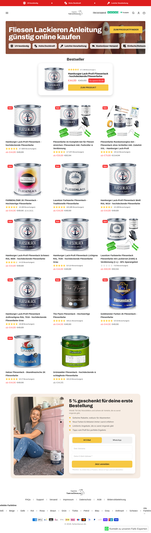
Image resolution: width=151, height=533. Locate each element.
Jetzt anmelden (102, 464)
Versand (53, 499)
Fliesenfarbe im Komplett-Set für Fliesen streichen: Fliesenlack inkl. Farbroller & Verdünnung (73, 145)
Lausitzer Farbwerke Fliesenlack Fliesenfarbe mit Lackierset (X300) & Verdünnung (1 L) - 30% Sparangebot (119, 258)
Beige (12, 511)
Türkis (75, 511)
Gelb (22, 511)
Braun (53, 511)
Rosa (42, 511)
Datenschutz (85, 499)
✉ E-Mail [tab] (87, 440)
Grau (107, 511)
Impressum (68, 499)
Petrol (86, 511)
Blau (97, 511)
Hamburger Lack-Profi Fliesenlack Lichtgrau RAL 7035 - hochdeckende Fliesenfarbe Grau (75, 258)
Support (40, 499)
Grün (64, 511)
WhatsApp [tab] (117, 440)
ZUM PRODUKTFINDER (126, 29)
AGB (99, 499)
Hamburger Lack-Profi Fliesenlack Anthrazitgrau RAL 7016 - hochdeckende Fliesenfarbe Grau (26, 317)
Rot (32, 511)
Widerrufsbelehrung (116, 499)
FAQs (28, 499)
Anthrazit (119, 511)
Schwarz (134, 511)
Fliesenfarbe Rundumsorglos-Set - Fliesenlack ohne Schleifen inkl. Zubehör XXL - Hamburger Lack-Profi (121, 145)
